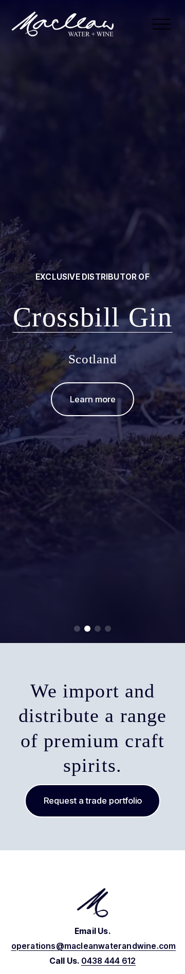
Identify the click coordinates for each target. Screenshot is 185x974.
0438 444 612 (108, 961)
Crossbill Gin (93, 317)
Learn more (93, 399)
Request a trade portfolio (93, 800)
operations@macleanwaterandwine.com (93, 946)
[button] (77, 629)
